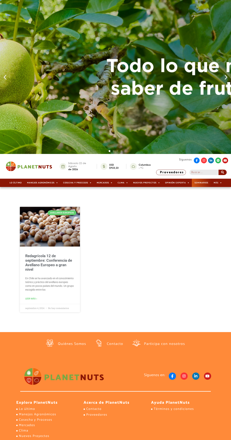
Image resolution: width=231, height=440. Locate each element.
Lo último (16, 182)
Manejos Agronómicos (41, 182)
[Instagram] (204, 160)
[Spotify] (218, 160)
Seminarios (201, 182)
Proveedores (172, 172)
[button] (5, 77)
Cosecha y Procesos (75, 182)
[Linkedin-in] (211, 160)
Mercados (103, 182)
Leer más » (31, 298)
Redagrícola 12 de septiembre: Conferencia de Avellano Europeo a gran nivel (48, 263)
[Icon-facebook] (197, 160)
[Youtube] (225, 160)
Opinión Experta (175, 182)
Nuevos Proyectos (144, 182)
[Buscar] (223, 172)
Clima (121, 182)
